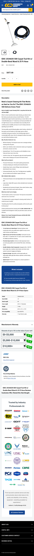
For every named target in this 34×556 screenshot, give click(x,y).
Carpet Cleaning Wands (25, 14)
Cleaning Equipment (6, 14)
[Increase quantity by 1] (16, 78)
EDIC (3, 65)
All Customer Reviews (17, 512)
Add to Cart (17, 84)
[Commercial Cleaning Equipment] (14, 5)
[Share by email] (31, 91)
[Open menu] (2, 5)
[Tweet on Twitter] (28, 91)
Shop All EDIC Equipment (8, 360)
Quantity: (4, 78)
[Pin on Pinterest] (25, 91)
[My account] (28, 5)
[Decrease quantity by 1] (8, 78)
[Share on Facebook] (22, 91)
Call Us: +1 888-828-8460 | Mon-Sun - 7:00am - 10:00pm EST (17, 1)
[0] (31, 5)
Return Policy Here (12, 378)
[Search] (30, 10)
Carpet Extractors (15, 14)
